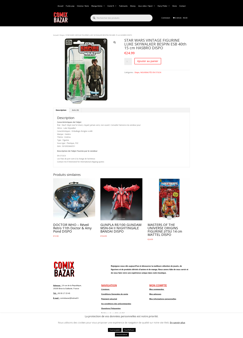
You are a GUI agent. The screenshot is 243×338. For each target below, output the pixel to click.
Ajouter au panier (147, 61)
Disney (133, 6)
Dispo (62, 35)
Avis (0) (75, 110)
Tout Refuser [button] (129, 330)
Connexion (165, 18)
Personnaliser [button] (121, 334)
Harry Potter (162, 6)
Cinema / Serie (83, 6)
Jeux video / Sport (145, 6)
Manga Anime (96, 6)
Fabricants (123, 6)
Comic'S (110, 6)
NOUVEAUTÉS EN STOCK (150, 72)
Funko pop (70, 6)
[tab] (61, 110)
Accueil (60, 6)
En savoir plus (177, 322)
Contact (182, 6)
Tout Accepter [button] (114, 330)
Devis (174, 6)
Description (61, 110)
